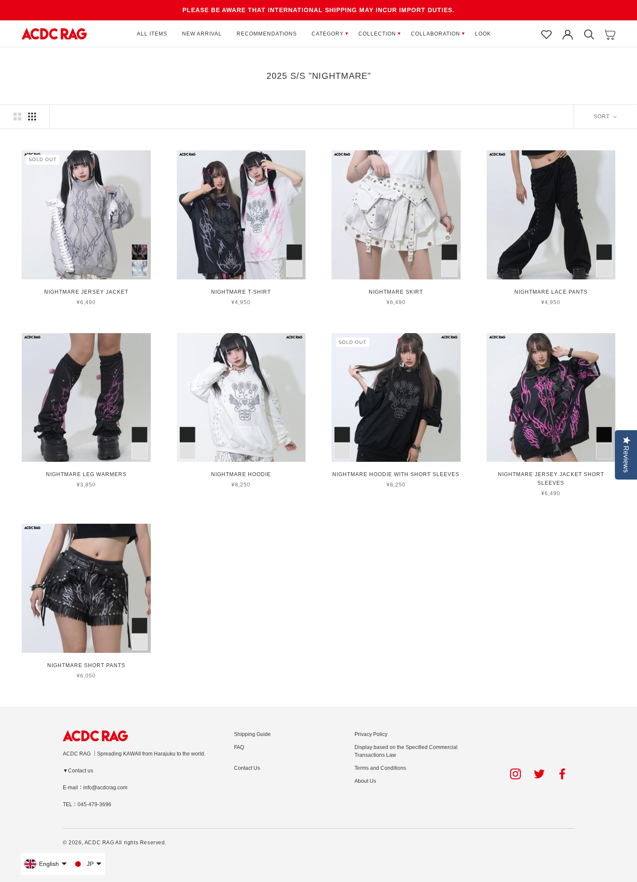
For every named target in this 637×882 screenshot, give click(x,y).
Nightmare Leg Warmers (86, 474)
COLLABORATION (435, 34)
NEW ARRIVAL (202, 34)
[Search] (589, 34)
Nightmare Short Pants (86, 665)
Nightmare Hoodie (241, 474)
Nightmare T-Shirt (241, 292)
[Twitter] (539, 774)
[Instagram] (515, 774)
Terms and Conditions (380, 768)
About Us (365, 781)
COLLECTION (377, 34)
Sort (602, 116)
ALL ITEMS (152, 34)
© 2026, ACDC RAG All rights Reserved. (114, 843)
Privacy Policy (370, 734)
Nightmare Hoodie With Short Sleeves (395, 474)
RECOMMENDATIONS (267, 34)
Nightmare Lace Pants (551, 292)
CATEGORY (328, 34)
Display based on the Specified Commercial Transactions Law (406, 751)
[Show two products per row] (17, 116)
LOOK (483, 34)
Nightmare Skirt (396, 292)
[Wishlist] (546, 34)
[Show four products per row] (32, 116)
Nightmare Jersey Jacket (86, 292)
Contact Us (247, 768)
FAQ (239, 747)
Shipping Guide (252, 734)
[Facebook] (563, 774)
